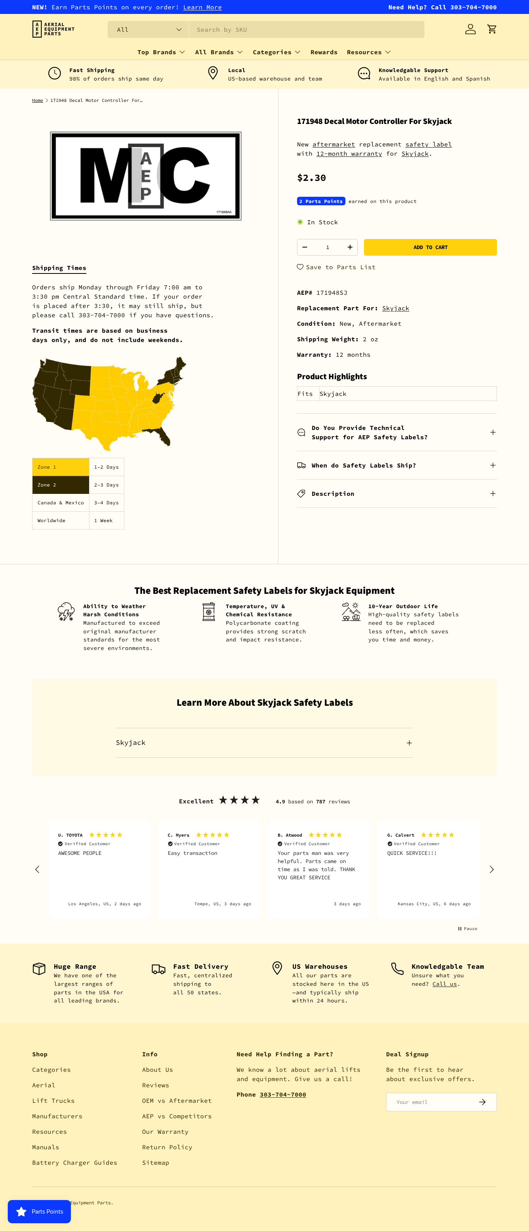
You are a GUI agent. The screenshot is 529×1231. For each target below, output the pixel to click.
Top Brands (156, 52)
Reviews (155, 1085)
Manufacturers (57, 1116)
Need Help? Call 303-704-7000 (442, 7)
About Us (157, 1069)
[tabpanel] (145, 406)
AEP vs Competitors (177, 1116)
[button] (492, 29)
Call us (445, 983)
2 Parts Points (321, 201)
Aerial (43, 1085)
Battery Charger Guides (74, 1162)
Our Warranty (165, 1131)
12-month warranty (349, 153)
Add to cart (431, 247)
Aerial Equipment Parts (81, 1202)
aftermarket (334, 144)
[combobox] (266, 29)
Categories (272, 52)
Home (37, 100)
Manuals (45, 1147)
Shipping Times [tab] (59, 268)
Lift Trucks (53, 1100)
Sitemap (155, 1162)
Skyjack (415, 153)
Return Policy (167, 1147)
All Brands (214, 52)
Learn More (202, 7)
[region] (264, 869)
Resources (364, 52)
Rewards (324, 52)
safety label (428, 144)
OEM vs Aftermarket (177, 1100)
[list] (146, 176)
